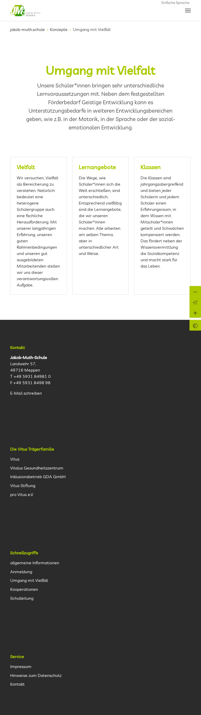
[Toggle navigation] (188, 10)
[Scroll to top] (191, 704)
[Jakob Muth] (25, 10)
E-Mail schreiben (26, 393)
